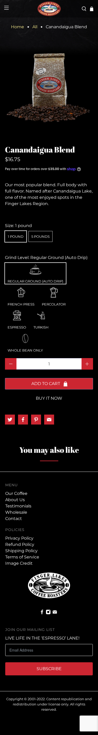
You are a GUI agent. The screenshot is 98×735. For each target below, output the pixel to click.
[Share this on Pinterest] (36, 420)
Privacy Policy (19, 538)
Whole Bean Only (25, 337)
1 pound (16, 236)
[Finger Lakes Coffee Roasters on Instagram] (48, 613)
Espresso (17, 314)
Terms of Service (22, 557)
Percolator (53, 291)
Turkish (41, 314)
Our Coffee (16, 493)
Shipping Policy (21, 550)
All (34, 27)
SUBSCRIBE (49, 668)
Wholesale (16, 512)
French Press (21, 291)
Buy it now (49, 398)
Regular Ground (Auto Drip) (35, 268)
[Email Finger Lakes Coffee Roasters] (54, 613)
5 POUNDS (40, 236)
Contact (13, 518)
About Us (15, 499)
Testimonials (18, 506)
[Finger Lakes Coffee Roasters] (49, 8)
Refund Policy (19, 544)
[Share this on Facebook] (23, 420)
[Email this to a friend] (49, 420)
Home (17, 27)
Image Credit (19, 563)
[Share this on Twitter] (10, 420)
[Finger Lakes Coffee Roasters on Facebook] (41, 613)
